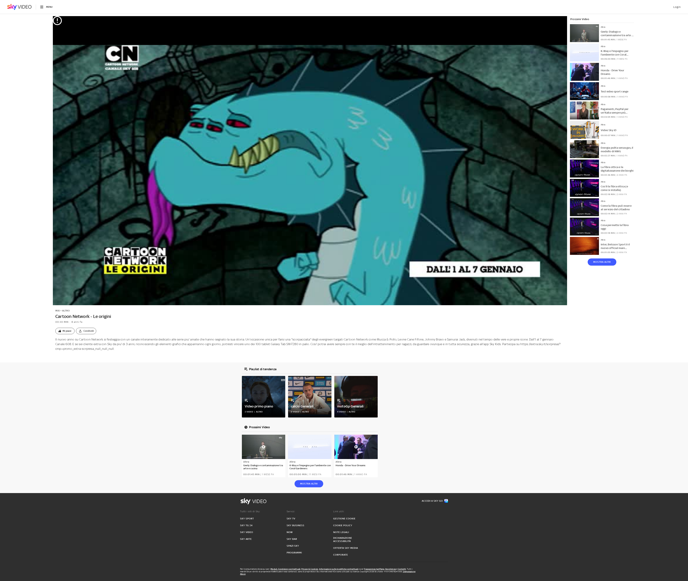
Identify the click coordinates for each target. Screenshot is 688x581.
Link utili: (339, 511)
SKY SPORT (247, 518)
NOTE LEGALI (341, 532)
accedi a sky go (432, 501)
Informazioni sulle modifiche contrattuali (339, 569)
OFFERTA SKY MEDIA (345, 548)
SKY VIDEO (246, 532)
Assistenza (390, 569)
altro (66, 310)
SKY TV (291, 518)
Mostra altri (602, 262)
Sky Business (295, 525)
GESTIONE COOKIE (344, 518)
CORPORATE (340, 554)
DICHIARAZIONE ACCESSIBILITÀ (342, 539)
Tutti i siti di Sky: (250, 511)
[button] (65, 331)
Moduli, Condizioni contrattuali (285, 569)
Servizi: (291, 511)
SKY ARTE (246, 539)
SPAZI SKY (293, 545)
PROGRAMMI (294, 552)
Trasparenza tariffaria (374, 569)
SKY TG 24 (246, 525)
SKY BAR (292, 539)
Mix (57, 310)
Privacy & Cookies (309, 569)
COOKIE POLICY (342, 525)
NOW (290, 532)
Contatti (402, 569)
